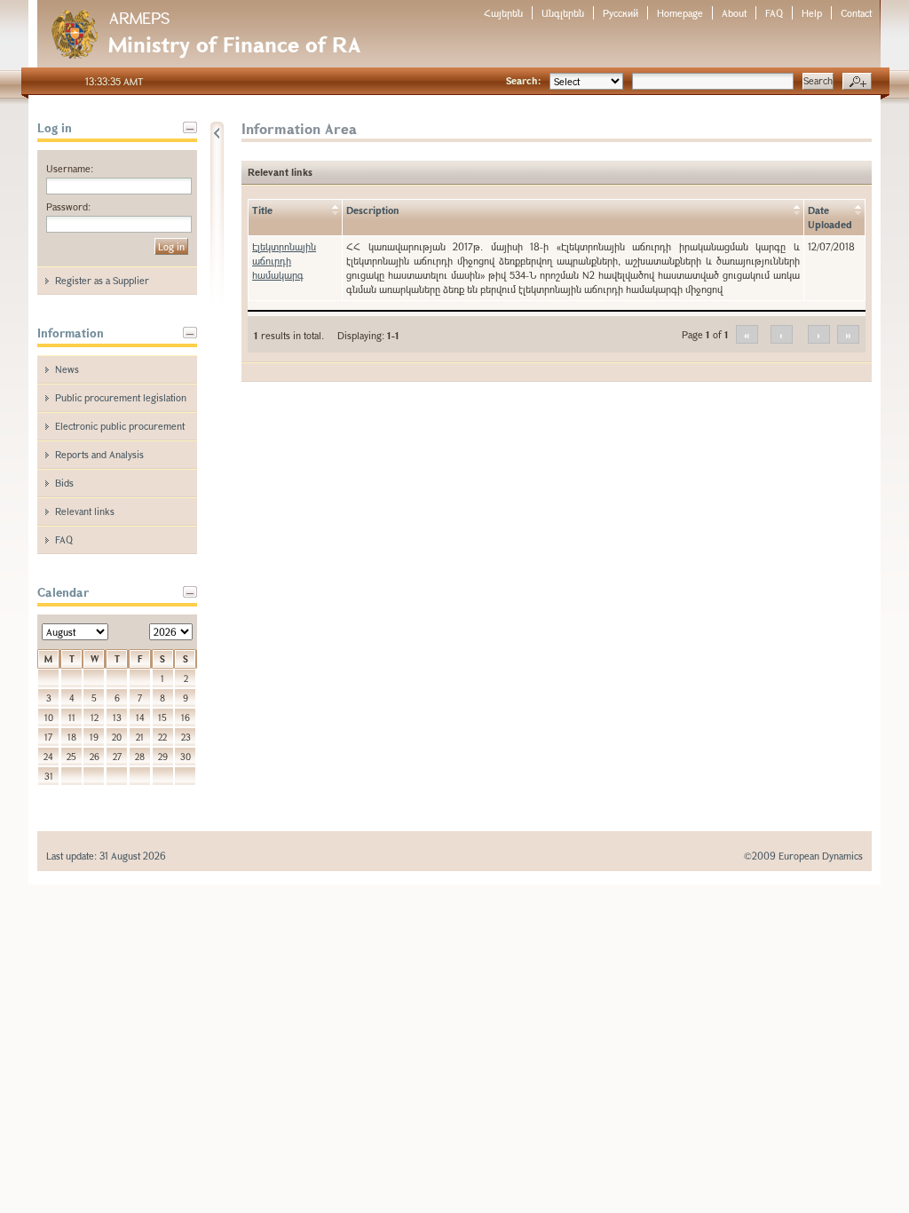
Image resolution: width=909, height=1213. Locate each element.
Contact (856, 13)
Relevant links (85, 511)
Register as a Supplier (102, 280)
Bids (64, 482)
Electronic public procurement (120, 425)
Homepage (680, 13)
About (734, 13)
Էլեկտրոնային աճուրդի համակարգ (284, 260)
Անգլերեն (562, 13)
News (67, 369)
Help (812, 13)
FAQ (774, 13)
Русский (620, 13)
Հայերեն (503, 13)
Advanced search (857, 82)
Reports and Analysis (99, 454)
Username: (69, 168)
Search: (523, 80)
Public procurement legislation (120, 397)
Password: (68, 206)
